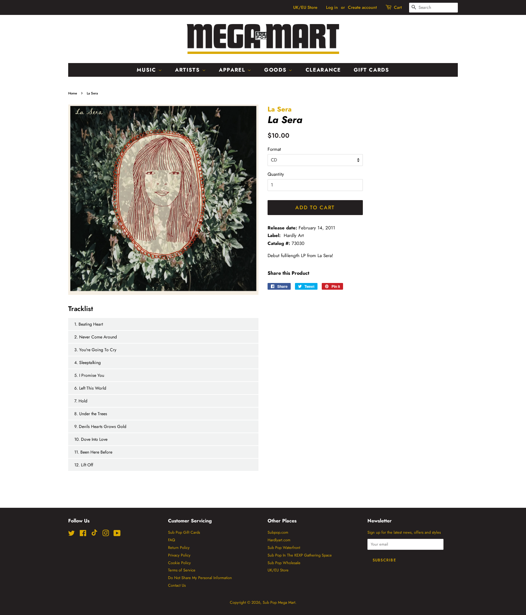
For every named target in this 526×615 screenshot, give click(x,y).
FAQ (171, 540)
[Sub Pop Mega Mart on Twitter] (71, 534)
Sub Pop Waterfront (284, 547)
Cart (398, 7)
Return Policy (179, 547)
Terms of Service (181, 570)
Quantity (276, 174)
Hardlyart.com (279, 540)
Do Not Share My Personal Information (200, 578)
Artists (188, 69)
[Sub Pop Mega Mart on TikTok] (94, 534)
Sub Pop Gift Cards (184, 532)
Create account (362, 7)
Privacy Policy (179, 555)
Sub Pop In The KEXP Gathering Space (300, 555)
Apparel (233, 69)
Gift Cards (371, 69)
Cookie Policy (179, 563)
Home (72, 93)
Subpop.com (278, 532)
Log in (332, 7)
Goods (276, 69)
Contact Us (177, 585)
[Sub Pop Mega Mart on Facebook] (82, 534)
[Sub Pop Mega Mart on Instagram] (105, 534)
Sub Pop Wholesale (284, 563)
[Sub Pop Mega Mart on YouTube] (117, 534)
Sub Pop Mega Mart (279, 602)
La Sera (280, 109)
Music (147, 69)
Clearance (323, 69)
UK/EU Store (305, 7)
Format (274, 149)
